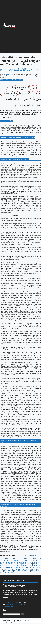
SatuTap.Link (22, 622)
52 (28, 562)
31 (12, 560)
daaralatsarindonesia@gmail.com (15, 604)
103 (5, 569)
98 (30, 567)
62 (14, 564)
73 (3, 565)
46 (12, 562)
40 (36, 560)
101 (40, 567)
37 (28, 560)
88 (3, 567)
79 (20, 565)
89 (6, 567)
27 (1, 560)
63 (17, 564)
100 (36, 567)
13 (4, 558)
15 (9, 558)
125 (39, 571)
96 (25, 567)
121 (25, 571)
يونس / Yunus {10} (33, 70)
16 (12, 558)
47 (14, 562)
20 (24, 558)
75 (9, 565)
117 (12, 571)
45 (9, 562)
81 (25, 565)
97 (28, 567)
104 (9, 569)
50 (23, 562)
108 (23, 569)
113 (40, 569)
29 (7, 560)
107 (19, 569)
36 (26, 560)
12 (1, 558)
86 (39, 565)
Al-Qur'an (7, 74)
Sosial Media (9, 606)
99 (33, 567)
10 (37, 555)
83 (31, 565)
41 (39, 560)
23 (32, 558)
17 (15, 558)
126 (1, 572)
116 (8, 571)
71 (39, 564)
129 (11, 572)
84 (34, 565)
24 (35, 558)
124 (36, 571)
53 (31, 562)
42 (1, 562)
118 (15, 571)
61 (12, 564)
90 (9, 567)
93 (17, 567)
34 (20, 560)
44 (6, 562)
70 (36, 564)
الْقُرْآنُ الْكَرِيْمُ (20, 70)
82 (28, 565)
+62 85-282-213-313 (11, 602)
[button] (4, 52)
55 (36, 562)
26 (40, 558)
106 (16, 569)
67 (28, 564)
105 (12, 569)
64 (20, 564)
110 (30, 569)
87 (1, 567)
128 (8, 572)
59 (6, 564)
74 (6, 565)
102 (2, 569)
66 (25, 564)
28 (4, 560)
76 (12, 565)
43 (3, 562)
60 (9, 564)
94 (19, 567)
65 (23, 564)
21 (27, 558)
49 (20, 562)
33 (18, 560)
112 (36, 569)
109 (26, 569)
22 (29, 558)
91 (11, 567)
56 (39, 562)
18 (17, 558)
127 (4, 572)
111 (33, 569)
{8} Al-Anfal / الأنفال (6, 70)
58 (3, 564)
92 (14, 567)
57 (1, 564)
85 (36, 565)
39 (34, 560)
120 (22, 571)
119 (18, 571)
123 (32, 571)
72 (1, 565)
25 (37, 558)
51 (25, 562)
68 (31, 564)
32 (15, 560)
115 (5, 571)
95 (22, 567)
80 (23, 565)
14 (7, 558)
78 (17, 565)
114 (2, 571)
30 (9, 560)
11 (40, 555)
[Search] (22, 614)
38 (31, 560)
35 (23, 560)
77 (14, 565)
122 (29, 571)
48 (17, 562)
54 (34, 562)
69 (34, 564)
